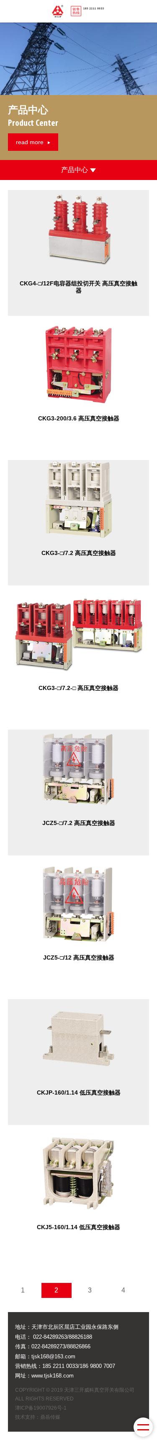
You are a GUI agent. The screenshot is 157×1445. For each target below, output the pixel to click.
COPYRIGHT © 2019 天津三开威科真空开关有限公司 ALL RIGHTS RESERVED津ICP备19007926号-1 (74, 1399)
